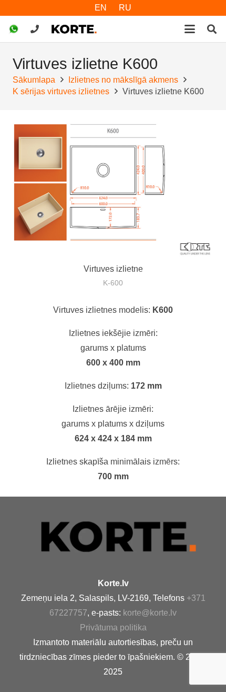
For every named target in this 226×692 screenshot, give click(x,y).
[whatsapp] (13, 29)
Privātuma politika (113, 627)
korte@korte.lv (150, 612)
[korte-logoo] (126, 536)
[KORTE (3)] (74, 29)
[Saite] (34, 28)
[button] (190, 29)
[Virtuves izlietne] (113, 190)
